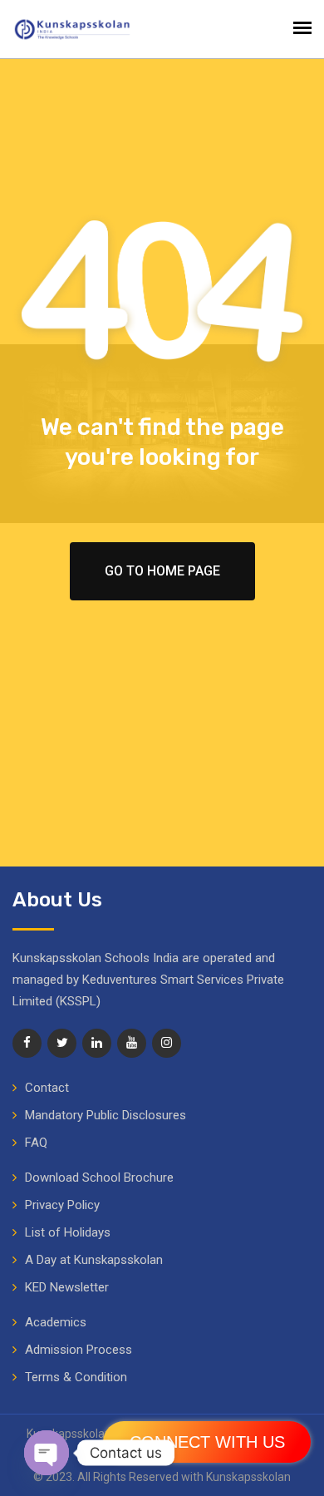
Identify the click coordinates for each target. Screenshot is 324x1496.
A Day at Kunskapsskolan (94, 1259)
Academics (55, 1322)
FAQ (36, 1142)
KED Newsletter (67, 1287)
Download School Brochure (99, 1177)
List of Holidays (67, 1232)
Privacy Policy (62, 1204)
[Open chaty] (46, 1452)
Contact (47, 1087)
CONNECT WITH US (207, 1442)
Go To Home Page (162, 571)
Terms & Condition (76, 1377)
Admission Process (78, 1349)
